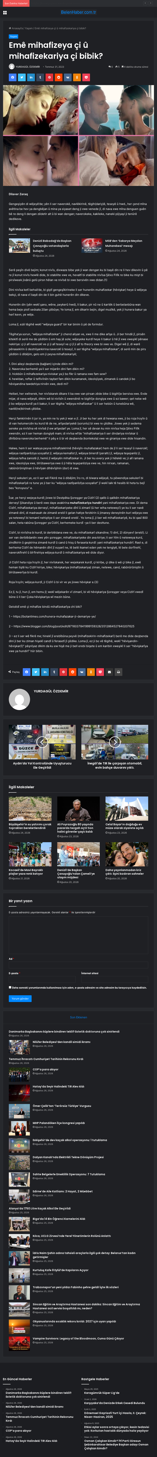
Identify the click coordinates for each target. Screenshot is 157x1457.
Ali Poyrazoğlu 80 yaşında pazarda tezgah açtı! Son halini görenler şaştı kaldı (75, 828)
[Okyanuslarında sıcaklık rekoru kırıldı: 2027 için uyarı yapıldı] (19, 1326)
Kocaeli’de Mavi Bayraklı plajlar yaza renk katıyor (26, 872)
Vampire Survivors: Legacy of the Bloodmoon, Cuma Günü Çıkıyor (78, 1338)
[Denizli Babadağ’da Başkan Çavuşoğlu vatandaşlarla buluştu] (19, 245)
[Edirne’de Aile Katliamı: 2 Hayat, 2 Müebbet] (19, 1196)
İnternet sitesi (89, 973)
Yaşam (29, 28)
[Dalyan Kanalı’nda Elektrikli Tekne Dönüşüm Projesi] (19, 1162)
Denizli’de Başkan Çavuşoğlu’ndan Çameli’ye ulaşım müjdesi (76, 873)
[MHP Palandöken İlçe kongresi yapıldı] (19, 1128)
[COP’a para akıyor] (19, 1074)
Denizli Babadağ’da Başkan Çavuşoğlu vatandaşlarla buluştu (52, 246)
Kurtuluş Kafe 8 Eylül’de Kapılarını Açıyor (60, 1270)
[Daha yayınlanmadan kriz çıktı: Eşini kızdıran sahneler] (126, 854)
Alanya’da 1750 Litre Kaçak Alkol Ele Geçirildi (40, 1208)
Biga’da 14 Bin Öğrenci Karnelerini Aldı (59, 1219)
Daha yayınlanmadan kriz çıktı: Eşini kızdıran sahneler (124, 872)
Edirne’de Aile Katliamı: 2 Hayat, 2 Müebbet (63, 1191)
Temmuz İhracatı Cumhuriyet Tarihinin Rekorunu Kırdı (62, 3)
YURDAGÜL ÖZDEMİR (28, 66)
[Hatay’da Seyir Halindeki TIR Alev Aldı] (19, 1093)
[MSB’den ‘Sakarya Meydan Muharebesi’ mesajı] (91, 245)
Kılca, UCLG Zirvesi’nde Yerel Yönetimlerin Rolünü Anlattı (72, 1236)
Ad (11, 958)
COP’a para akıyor (45, 1069)
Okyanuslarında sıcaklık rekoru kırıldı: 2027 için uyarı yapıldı (74, 1321)
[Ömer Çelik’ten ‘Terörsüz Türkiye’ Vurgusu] (19, 1111)
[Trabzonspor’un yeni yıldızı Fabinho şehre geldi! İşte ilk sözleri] (19, 1292)
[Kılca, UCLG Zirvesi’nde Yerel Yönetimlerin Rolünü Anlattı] (19, 1241)
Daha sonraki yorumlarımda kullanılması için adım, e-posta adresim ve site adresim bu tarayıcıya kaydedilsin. (79, 987)
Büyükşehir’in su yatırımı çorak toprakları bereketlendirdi (30, 826)
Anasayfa (17, 28)
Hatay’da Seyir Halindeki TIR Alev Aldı (58, 1086)
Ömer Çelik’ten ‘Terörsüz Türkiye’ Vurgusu (62, 1106)
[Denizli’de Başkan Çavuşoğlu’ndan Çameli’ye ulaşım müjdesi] (78, 854)
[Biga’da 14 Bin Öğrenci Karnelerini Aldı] (19, 1224)
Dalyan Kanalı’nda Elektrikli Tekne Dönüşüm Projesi (68, 1157)
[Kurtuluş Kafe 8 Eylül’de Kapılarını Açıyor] (19, 1275)
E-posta (14, 973)
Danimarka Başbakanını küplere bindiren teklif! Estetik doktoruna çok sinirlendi (64, 1031)
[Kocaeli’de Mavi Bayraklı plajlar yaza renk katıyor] (30, 854)
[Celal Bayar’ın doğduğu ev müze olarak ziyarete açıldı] (126, 808)
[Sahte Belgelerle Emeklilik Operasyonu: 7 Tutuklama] (19, 1179)
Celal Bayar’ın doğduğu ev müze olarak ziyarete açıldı (124, 826)
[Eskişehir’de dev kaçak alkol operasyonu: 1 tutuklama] (19, 1145)
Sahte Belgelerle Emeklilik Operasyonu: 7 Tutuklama (69, 1174)
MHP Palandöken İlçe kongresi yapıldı (59, 1123)
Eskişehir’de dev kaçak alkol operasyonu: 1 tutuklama (70, 1140)
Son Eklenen (78, 1017)
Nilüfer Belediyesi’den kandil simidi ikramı (61, 1042)
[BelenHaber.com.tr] (78, 12)
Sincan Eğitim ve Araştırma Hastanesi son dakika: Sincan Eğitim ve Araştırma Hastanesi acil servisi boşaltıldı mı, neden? (86, 1306)
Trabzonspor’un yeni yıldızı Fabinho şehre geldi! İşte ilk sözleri (76, 1287)
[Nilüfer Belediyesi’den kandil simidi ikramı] (19, 1047)
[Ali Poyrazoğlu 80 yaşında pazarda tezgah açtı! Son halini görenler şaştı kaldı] (78, 808)
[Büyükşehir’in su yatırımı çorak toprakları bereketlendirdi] (30, 808)
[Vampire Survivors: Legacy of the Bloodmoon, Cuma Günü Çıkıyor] (19, 1344)
